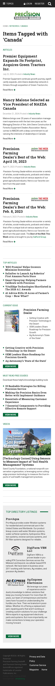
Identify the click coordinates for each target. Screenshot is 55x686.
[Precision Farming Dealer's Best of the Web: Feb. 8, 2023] (41, 199)
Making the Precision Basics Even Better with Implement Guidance (25, 394)
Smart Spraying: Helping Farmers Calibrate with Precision (25, 281)
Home (5, 26)
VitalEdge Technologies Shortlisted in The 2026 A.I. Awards (28, 288)
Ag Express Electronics (34, 581)
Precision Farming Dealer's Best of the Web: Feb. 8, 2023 (24, 205)
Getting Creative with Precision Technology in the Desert (24, 349)
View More (10, 366)
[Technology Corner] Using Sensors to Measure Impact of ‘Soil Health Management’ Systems (26, 461)
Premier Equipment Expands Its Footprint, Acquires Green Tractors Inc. (24, 62)
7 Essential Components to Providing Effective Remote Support (27, 407)
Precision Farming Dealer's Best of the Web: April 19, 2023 (24, 155)
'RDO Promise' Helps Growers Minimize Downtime (23, 268)
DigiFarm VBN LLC (36, 549)
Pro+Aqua (12, 519)
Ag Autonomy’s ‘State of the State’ (25, 360)
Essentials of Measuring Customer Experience (26, 400)
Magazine (34, 669)
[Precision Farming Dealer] (12, 320)
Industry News (29, 74)
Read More (8, 90)
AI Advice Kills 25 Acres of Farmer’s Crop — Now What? (27, 294)
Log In (29, 4)
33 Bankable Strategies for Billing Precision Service (25, 387)
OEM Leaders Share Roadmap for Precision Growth (25, 356)
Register (39, 4)
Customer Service (37, 665)
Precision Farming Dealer (36, 311)
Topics (9, 4)
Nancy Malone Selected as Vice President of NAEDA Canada (26, 104)
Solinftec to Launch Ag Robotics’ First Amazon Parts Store (25, 275)
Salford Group (39, 237)
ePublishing (20, 679)
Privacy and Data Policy (37, 657)
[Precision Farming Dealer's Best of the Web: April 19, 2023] (41, 149)
